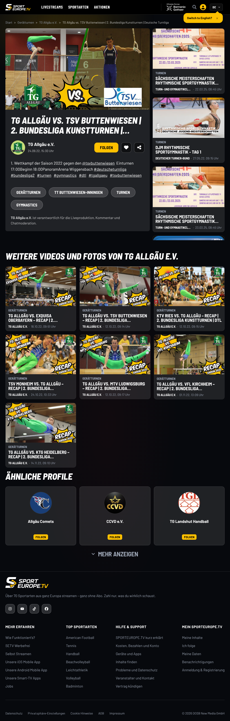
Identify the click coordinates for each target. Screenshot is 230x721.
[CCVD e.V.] (115, 503)
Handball (73, 654)
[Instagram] (10, 609)
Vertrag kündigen (129, 686)
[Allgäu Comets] (41, 503)
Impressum (117, 713)
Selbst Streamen (18, 654)
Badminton (74, 686)
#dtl (82, 175)
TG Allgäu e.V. (48, 22)
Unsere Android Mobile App (26, 670)
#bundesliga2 (23, 175)
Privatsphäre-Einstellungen (46, 713)
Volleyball (73, 678)
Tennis (71, 646)
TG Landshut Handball (189, 521)
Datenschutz (13, 713)
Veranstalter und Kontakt (135, 678)
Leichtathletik (77, 670)
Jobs (9, 686)
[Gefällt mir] (126, 147)
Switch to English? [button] (199, 16)
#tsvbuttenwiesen (126, 175)
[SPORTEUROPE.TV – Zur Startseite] (18, 7)
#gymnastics (65, 175)
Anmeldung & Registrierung (203, 670)
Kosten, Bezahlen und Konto (137, 646)
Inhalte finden (126, 662)
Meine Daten (191, 654)
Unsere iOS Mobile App (22, 662)
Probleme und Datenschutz (136, 670)
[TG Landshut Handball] (189, 503)
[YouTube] (22, 609)
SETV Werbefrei (17, 646)
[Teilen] (139, 147)
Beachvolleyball (78, 662)
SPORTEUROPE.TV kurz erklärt (139, 638)
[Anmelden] (203, 7)
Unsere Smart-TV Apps (23, 678)
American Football (80, 638)
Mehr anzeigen (118, 554)
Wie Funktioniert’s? (20, 638)
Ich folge (188, 646)
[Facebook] (46, 609)
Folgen (106, 147)
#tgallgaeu (98, 175)
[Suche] (194, 7)
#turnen (44, 175)
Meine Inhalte (192, 638)
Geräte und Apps (128, 654)
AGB (101, 713)
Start (8, 22)
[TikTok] (34, 609)
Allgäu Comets (41, 521)
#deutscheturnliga (110, 169)
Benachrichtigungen (198, 662)
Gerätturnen (26, 22)
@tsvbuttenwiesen (98, 163)
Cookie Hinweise (82, 713)
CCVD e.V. (115, 521)
